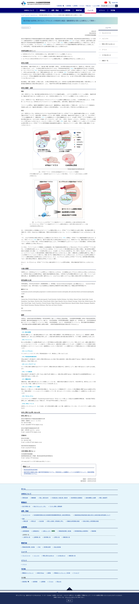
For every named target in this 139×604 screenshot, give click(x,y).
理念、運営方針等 (43, 497)
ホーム (23, 489)
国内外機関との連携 (91, 497)
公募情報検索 (25, 531)
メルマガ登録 (96, 5)
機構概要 (33, 497)
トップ (22, 15)
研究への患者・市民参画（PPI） (55, 521)
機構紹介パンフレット (28, 573)
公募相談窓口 (35, 531)
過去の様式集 (57, 547)
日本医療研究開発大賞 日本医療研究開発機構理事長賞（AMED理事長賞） (52, 515)
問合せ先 (88, 5)
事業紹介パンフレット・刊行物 (62, 573)
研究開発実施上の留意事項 (81, 531)
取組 (23, 518)
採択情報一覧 (47, 537)
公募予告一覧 (26, 537)
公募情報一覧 (37, 537)
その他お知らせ (61, 555)
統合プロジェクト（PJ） (40, 506)
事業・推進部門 (103, 497)
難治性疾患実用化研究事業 (30, 469)
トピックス (36, 555)
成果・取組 (24, 511)
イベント (24, 560)
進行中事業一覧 (26, 506)
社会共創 (41, 521)
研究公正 (33, 521)
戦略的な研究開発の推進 (73, 521)
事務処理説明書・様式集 (65, 531)
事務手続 (24, 543)
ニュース (27, 15)
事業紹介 (24, 502)
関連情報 (94, 531)
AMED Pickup (40, 573)
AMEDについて (26, 494)
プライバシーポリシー (70, 597)
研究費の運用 (47, 547)
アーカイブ (76, 573)
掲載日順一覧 (66, 537)
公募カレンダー (48, 531)
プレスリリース (34, 15)
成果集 (49, 573)
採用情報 (68, 5)
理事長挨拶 (25, 497)
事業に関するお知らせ (48, 555)
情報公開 (25, 521)
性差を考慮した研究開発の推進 (91, 521)
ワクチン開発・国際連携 (56, 506)
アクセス (82, 5)
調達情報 (59, 5)
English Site (115, 2)
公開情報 (75, 5)
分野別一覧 (57, 537)
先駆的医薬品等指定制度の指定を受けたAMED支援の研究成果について (92, 515)
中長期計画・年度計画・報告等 (60, 497)
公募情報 (24, 527)
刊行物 (23, 569)
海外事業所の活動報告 (76, 497)
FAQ (39, 547)
